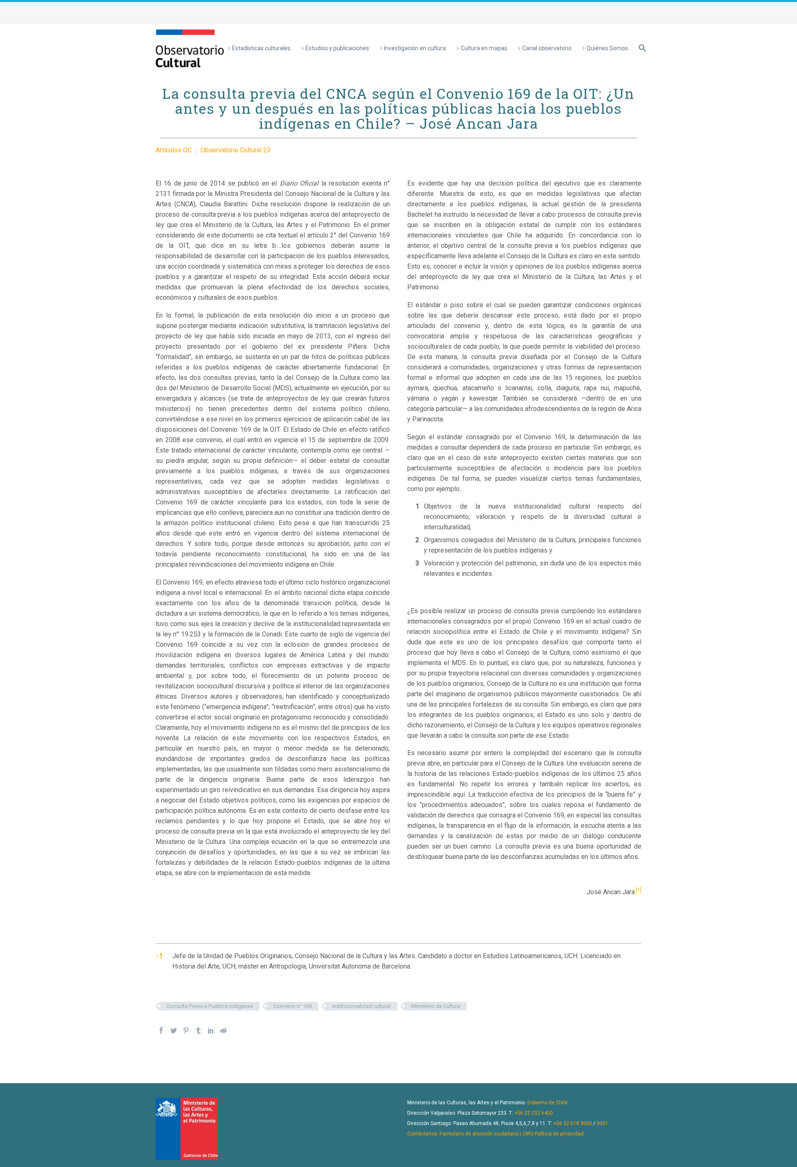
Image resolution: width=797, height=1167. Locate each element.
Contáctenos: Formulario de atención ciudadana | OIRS (470, 1134)
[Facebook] (161, 1030)
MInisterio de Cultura (435, 1006)
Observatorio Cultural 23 (235, 150)
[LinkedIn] (211, 1030)
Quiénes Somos (607, 48)
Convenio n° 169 (292, 1006)
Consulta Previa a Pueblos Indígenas (209, 1006)
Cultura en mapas (484, 48)
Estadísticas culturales (261, 48)
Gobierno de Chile (547, 1103)
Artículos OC (174, 150)
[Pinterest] (186, 1030)
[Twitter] (173, 1030)
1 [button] (159, 956)
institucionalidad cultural (361, 1006)
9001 (602, 1123)
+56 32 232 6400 (533, 1113)
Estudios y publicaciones (337, 48)
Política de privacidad (559, 1134)
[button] (638, 892)
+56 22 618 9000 (572, 1123)
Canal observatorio (547, 48)
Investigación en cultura (415, 48)
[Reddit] (223, 1030)
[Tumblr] (198, 1030)
